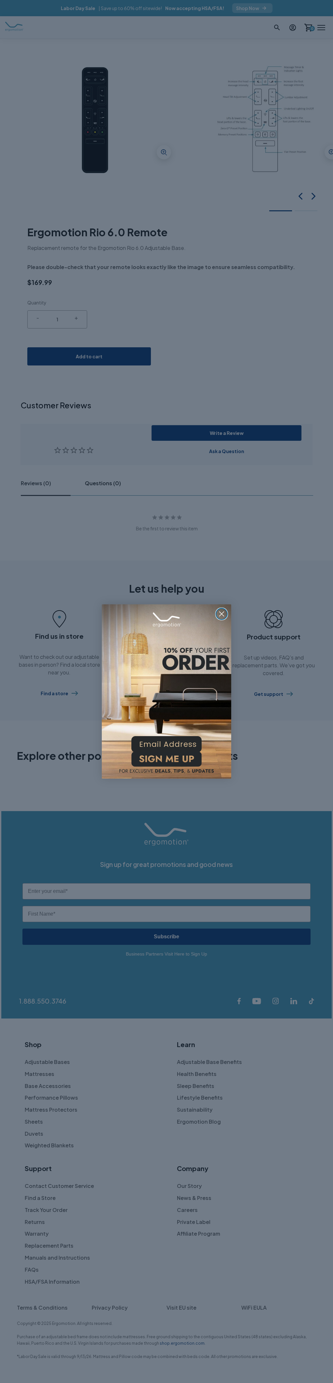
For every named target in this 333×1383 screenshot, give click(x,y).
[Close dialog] (221, 614)
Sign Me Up (166, 761)
